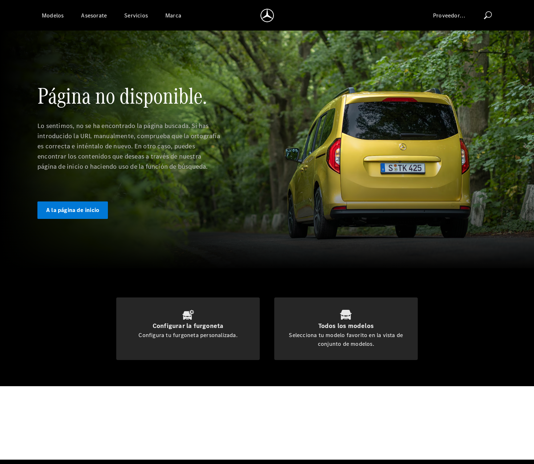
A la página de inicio (72, 210)
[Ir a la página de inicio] (267, 15)
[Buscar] (488, 15)
